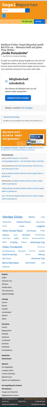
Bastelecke (5, 347)
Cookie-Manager (40, 401)
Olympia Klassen (24, 222)
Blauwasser (22, 251)
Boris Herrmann (10, 262)
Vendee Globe (12, 217)
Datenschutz (22, 401)
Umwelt (21, 226)
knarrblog (42, 251)
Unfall (43, 217)
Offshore (5, 284)
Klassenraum (6, 359)
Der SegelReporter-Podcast (12, 385)
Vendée (4, 287)
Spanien (5, 315)
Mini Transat (6, 258)
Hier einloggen (27, 108)
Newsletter (6, 355)
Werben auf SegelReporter (11, 380)
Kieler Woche (40, 222)
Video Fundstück (12, 247)
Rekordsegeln (31, 231)
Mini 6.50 (25, 238)
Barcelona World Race (38, 238)
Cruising (13, 242)
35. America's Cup (8, 251)
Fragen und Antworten (10, 392)
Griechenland (6, 312)
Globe (9, 287)
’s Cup (10, 281)
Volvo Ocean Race (12, 230)
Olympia (5, 235)
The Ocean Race (40, 235)
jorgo (3, 173)
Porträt (42, 231)
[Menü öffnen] (4, 15)
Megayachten (7, 330)
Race (11, 291)
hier (41, 121)
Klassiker (5, 334)
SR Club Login (27, 21)
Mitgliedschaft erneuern (10, 395)
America (5, 281)
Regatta (5, 274)
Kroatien (5, 309)
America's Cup (37, 242)
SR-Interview (41, 247)
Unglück (41, 226)
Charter (4, 302)
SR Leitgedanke (7, 367)
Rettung (41, 254)
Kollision (24, 242)
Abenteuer (6, 267)
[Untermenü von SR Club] (43, 21)
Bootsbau (26, 235)
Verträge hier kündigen (38, 404)
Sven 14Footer (7, 196)
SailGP (16, 238)
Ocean (7, 291)
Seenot (16, 235)
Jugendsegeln (30, 263)
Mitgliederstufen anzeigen (18, 98)
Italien (4, 319)
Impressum (5, 401)
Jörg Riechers (6, 222)
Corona (4, 226)
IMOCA (32, 217)
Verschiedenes (7, 350)
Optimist (27, 254)
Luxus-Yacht (6, 238)
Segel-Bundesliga (9, 254)
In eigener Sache (7, 370)
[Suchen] (27, 10)
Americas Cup (38, 258)
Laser (43, 263)
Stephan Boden (7, 188)
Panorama (5, 324)
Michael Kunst (7, 377)
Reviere (4, 306)
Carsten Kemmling (11, 117)
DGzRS (4, 242)
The (3, 291)
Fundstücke (6, 340)
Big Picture (32, 251)
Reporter (5, 364)
